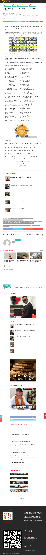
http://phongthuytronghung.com (30, 538)
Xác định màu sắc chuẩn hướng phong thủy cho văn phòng (35, 261)
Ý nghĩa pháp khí (14, 13)
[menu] (43, 1)
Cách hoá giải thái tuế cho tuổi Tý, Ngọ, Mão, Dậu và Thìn (20, 177)
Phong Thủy (27, 12)
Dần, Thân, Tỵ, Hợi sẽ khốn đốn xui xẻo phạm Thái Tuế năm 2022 (21, 200)
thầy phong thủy (23, 222)
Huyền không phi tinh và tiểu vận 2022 (17, 208)
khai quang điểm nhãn (30, 15)
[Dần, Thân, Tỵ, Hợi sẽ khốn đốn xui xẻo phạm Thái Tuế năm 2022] (7, 202)
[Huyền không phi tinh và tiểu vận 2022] (7, 210)
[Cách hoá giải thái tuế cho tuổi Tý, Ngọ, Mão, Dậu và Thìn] (7, 178)
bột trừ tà (11, 15)
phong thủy (6, 222)
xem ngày (8, 17)
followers (34, 417)
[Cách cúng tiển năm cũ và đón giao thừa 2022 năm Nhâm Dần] (7, 186)
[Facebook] (25, 531)
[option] (10, 257)
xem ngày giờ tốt (21, 17)
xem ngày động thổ (13, 17)
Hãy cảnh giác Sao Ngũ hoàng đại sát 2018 (19, 459)
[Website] (12, 242)
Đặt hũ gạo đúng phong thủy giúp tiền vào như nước (22, 465)
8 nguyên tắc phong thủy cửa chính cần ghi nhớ (20, 455)
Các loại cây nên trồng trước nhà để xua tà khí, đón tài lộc (21, 441)
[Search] (40, 1)
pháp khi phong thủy (36, 221)
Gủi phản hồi (21, 14)
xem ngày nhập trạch (29, 17)
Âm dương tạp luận (7, 12)
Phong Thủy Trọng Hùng (15, 553)
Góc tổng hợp (21, 12)
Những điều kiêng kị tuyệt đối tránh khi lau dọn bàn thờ (21, 449)
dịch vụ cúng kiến (17, 15)
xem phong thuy (36, 17)
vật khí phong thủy (8, 223)
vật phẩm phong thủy (18, 223)
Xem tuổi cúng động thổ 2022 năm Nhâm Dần (18, 193)
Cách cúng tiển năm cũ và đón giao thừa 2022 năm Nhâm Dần (21, 185)
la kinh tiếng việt (38, 15)
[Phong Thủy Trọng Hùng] (6, 1)
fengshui (23, 15)
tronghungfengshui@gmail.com (30, 550)
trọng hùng (31, 222)
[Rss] (33, 531)
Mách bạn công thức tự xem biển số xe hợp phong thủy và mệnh (17, 221)
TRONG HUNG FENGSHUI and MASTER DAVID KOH (20, 434)
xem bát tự (26, 223)
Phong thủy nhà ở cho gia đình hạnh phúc (19, 452)
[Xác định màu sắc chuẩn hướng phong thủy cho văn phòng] (36, 256)
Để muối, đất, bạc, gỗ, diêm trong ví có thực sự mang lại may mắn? (34, 235)
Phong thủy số (33, 12)
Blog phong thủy (14, 12)
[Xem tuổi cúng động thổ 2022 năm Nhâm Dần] (7, 194)
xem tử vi (6, 226)
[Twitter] (28, 531)
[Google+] (14, 242)
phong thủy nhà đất (14, 222)
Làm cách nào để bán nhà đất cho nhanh (18, 438)
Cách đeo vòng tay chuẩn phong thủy (18, 462)
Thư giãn (38, 12)
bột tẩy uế (7, 15)
